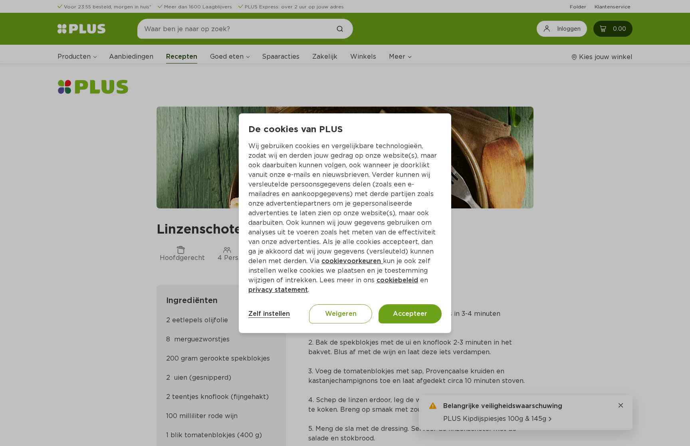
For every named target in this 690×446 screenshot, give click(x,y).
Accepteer (410, 313)
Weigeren (341, 313)
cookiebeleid (397, 280)
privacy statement (278, 289)
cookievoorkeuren (352, 261)
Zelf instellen (269, 313)
